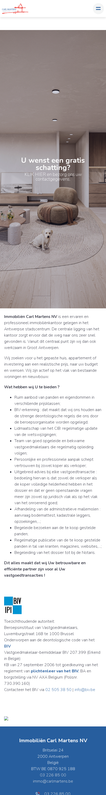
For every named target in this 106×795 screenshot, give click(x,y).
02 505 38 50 (58, 690)
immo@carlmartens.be (53, 781)
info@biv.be (85, 690)
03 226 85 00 (53, 775)
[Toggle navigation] (98, 8)
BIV (7, 646)
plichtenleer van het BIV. (55, 671)
